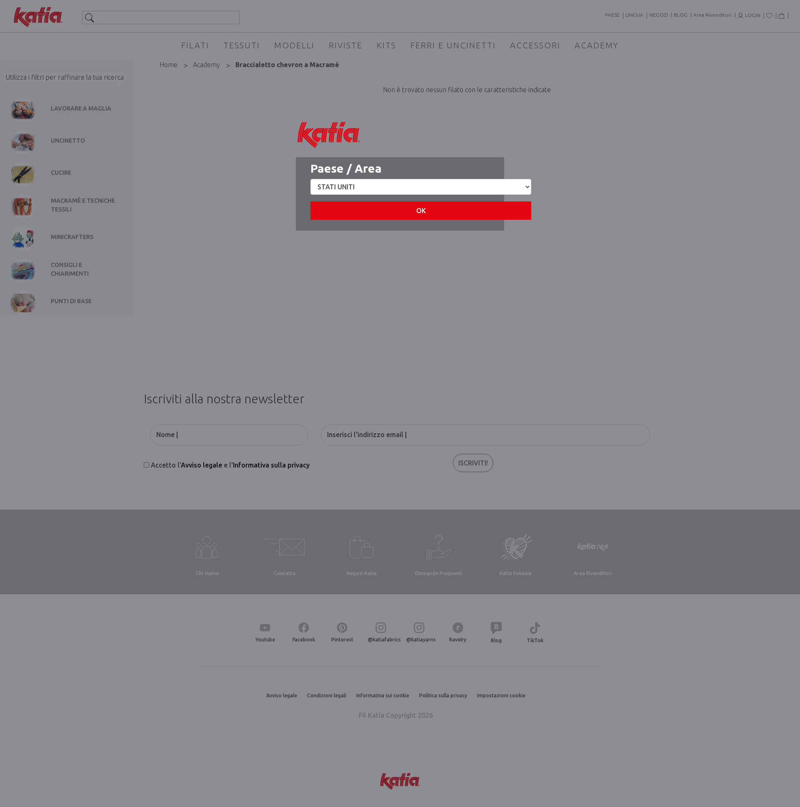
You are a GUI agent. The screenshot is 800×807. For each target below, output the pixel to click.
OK (421, 210)
